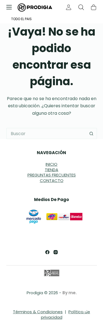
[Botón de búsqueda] (91, 133)
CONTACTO (51, 180)
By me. (69, 293)
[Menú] (9, 7)
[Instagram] (56, 252)
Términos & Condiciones (38, 312)
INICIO (51, 164)
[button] (86, 307)
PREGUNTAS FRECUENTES (51, 175)
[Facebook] (47, 252)
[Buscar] (81, 7)
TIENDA (51, 170)
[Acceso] (68, 7)
